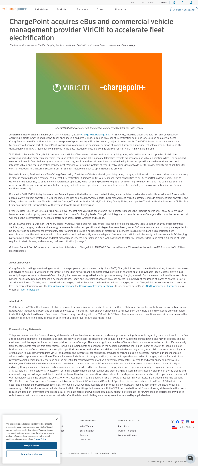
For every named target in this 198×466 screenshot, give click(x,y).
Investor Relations (127, 430)
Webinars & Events (127, 435)
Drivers (101, 9)
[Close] (56, 419)
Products (62, 9)
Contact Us (85, 439)
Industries (41, 9)
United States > (186, 427)
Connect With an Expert (184, 10)
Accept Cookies (31, 445)
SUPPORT (163, 3)
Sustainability (87, 430)
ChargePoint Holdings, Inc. (95, 134)
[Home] (14, 9)
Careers (84, 435)
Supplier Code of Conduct (105, 453)
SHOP (133, 3)
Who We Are (86, 426)
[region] (31, 439)
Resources (121, 9)
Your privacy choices (31, 454)
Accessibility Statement (78, 453)
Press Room (124, 426)
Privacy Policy (40, 439)
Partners (82, 9)
